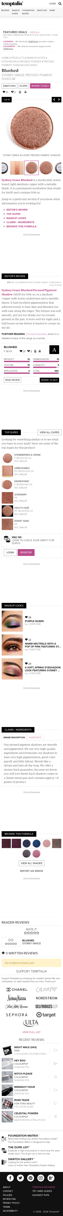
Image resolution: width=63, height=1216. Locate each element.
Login (52, 3)
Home (5, 57)
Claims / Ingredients (20, 222)
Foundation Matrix (28, 12)
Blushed (10, 70)
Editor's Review (17, 209)
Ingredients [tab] (35, 737)
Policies (7, 1195)
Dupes (23, 85)
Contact (8, 1191)
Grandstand (21, 481)
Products (18, 57)
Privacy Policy (11, 1203)
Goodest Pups (40, 1195)
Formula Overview (36, 334)
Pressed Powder (30, 61)
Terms (6, 1207)
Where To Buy (49, 380)
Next (59, 99)
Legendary (20, 494)
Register (26, 552)
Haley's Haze (21, 507)
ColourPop (9, 46)
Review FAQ (9, 1199)
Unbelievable (22, 468)
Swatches (42, 10)
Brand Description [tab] (14, 737)
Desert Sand (21, 521)
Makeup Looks (16, 218)
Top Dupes (13, 214)
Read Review (12, 380)
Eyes (42, 57)
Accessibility (10, 1211)
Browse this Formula (21, 226)
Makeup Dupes (16, 12)
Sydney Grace (13, 75)
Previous (54, 99)
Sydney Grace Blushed (17, 180)
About (6, 1187)
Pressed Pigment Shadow (27, 77)
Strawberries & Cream (27, 455)
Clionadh (8, 41)
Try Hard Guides (42, 1191)
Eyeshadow (9, 61)
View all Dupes (49, 432)
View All (35, 32)
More (52, 10)
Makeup (32, 57)
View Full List (31, 1032)
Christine (34, 624)
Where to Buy (40, 85)
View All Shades (31, 863)
